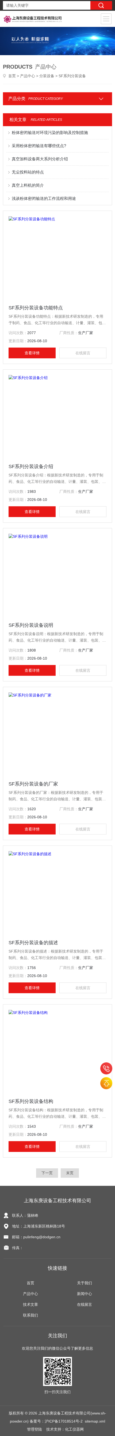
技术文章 (30, 1304)
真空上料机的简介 (28, 185)
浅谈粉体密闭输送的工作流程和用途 (44, 198)
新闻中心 (84, 1294)
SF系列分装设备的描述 (33, 942)
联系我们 (30, 1315)
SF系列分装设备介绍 (31, 466)
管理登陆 (34, 1429)
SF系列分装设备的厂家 (33, 784)
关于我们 (84, 1283)
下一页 (47, 1173)
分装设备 (46, 76)
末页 (70, 1173)
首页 (12, 76)
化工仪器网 (74, 1429)
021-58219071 (106, 1068)
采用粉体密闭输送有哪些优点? (39, 145)
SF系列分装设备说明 (31, 625)
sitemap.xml (95, 1421)
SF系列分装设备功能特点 (36, 307)
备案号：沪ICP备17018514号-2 (56, 1421)
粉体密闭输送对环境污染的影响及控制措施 (50, 132)
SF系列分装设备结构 (31, 1101)
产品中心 (27, 76)
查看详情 (32, 353)
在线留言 (82, 353)
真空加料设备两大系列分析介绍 (40, 159)
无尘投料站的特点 (28, 172)
